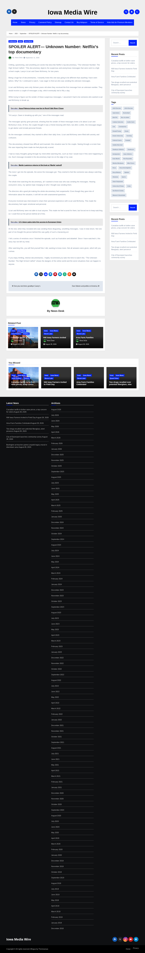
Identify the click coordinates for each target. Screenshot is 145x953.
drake (126, 131)
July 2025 (55, 483)
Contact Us (69, 22)
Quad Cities (114, 378)
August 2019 (56, 883)
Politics (26, 334)
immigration (116, 154)
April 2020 (55, 838)
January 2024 (56, 584)
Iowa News (28, 41)
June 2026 (55, 421)
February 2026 (57, 443)
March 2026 (55, 438)
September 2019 (57, 878)
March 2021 (55, 776)
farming (129, 136)
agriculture (116, 113)
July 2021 (55, 754)
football (127, 140)
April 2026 (55, 432)
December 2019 (57, 861)
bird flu (115, 117)
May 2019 (55, 900)
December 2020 (57, 793)
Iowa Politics (16, 334)
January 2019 (56, 923)
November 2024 (57, 528)
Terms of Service (97, 22)
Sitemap (58, 22)
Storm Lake (48, 334)
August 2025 (56, 477)
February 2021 (57, 782)
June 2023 (55, 624)
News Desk (19, 57)
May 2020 (55, 832)
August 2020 (56, 816)
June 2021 (55, 759)
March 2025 (55, 505)
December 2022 (57, 658)
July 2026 (55, 415)
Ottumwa (115, 177)
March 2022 (55, 708)
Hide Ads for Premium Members (119, 22)
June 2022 (55, 691)
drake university (118, 136)
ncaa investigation (125, 168)
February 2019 (57, 917)
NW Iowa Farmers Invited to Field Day (21, 417)
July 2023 (55, 618)
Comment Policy (45, 22)
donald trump (117, 131)
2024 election (129, 108)
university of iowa (118, 186)
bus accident (125, 117)
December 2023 (57, 590)
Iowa (20, 41)
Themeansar (43, 949)
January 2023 (56, 652)
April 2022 (55, 703)
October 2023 (56, 601)
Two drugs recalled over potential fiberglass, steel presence (120, 384)
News (23, 22)
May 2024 (55, 562)
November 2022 (57, 663)
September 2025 (57, 472)
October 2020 (56, 804)
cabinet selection (118, 122)
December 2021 (57, 725)
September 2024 (57, 539)
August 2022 (56, 680)
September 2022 (57, 675)
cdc (114, 126)
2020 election (117, 108)
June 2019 (55, 895)
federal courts (117, 140)
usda (129, 186)
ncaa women (117, 172)
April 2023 (55, 635)
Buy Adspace (82, 22)
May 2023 (55, 629)
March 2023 (55, 641)
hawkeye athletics (118, 149)
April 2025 (55, 500)
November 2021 (57, 731)
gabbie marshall (117, 145)
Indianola (12, 41)
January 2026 (56, 449)
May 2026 (55, 426)
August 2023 (56, 613)
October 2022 (56, 669)
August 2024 (56, 545)
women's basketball (119, 195)
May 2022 (55, 697)
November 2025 (57, 460)
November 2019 (57, 866)
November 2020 (57, 799)
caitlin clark (130, 122)
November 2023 (57, 596)
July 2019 (55, 889)
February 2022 (57, 714)
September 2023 (57, 607)
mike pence (130, 163)
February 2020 (57, 849)
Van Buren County (118, 190)
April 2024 (55, 567)
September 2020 (57, 810)
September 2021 (57, 742)
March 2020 (55, 844)
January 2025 (56, 517)
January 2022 (56, 720)
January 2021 (56, 787)
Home (15, 22)
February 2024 (57, 579)
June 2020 (55, 827)
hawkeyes (131, 149)
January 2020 (56, 855)
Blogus (33, 949)
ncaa (114, 168)
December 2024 (57, 522)
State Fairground (118, 181)
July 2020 (55, 821)
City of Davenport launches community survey (24, 437)
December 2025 (57, 455)
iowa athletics (128, 154)
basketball (126, 113)
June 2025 (55, 488)
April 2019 (55, 906)
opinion (126, 172)
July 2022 (55, 686)
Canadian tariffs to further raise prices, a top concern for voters (23, 384)
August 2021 (56, 748)
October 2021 (56, 737)
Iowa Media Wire (72, 12)
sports (124, 177)
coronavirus (122, 126)
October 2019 (56, 872)
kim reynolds (127, 158)
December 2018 (57, 928)
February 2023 (57, 646)
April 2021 (55, 770)
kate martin (116, 158)
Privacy (32, 22)
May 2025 (55, 494)
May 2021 (55, 765)
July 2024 (55, 550)
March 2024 (55, 573)
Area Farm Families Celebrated (85, 339)
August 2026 (56, 409)
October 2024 (56, 534)
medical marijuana (118, 163)
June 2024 (55, 556)
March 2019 (55, 911)
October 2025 (56, 466)
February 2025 (57, 511)
